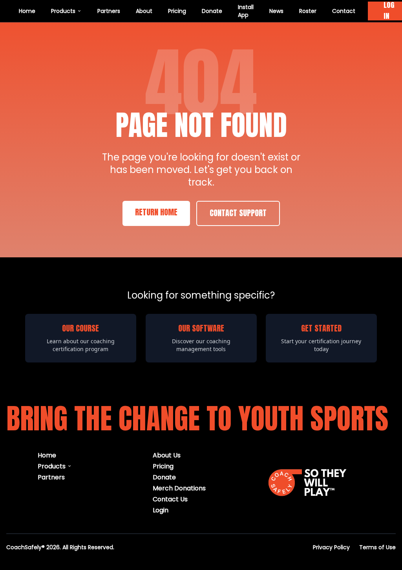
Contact (343, 11)
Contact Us (170, 499)
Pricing (177, 11)
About (144, 11)
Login (160, 510)
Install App (246, 10)
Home (27, 11)
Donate (212, 11)
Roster (307, 11)
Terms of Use (377, 547)
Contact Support (238, 213)
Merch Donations (179, 488)
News (276, 11)
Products (63, 11)
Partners (108, 11)
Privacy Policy (331, 547)
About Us (167, 455)
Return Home (156, 212)
